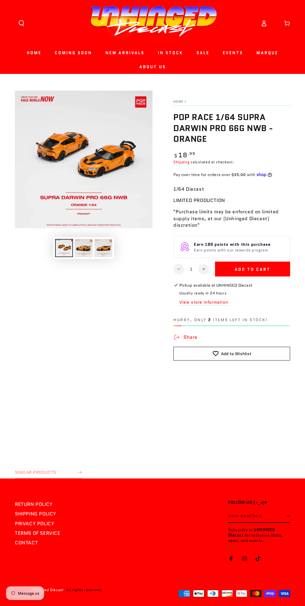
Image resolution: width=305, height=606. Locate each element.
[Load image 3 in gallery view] (103, 248)
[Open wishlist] (275, 23)
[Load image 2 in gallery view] (84, 248)
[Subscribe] (288, 516)
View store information (203, 302)
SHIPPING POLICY (35, 513)
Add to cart (252, 269)
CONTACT (26, 542)
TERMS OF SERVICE (37, 533)
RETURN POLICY (34, 504)
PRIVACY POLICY (34, 523)
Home (178, 101)
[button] (21, 23)
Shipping (181, 161)
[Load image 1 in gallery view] (64, 248)
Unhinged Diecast (48, 589)
